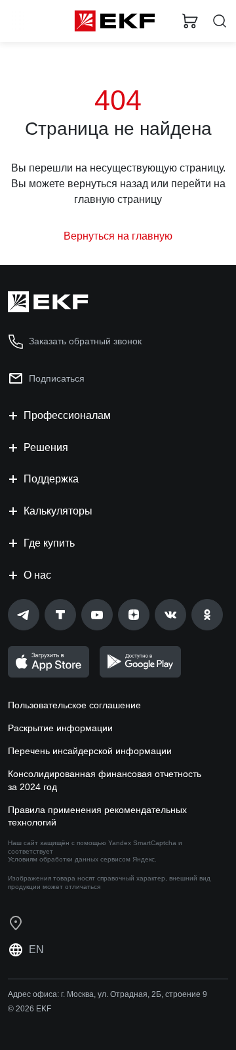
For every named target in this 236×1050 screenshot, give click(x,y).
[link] (23, 614)
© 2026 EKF (29, 1008)
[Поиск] (219, 21)
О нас (37, 575)
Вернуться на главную (118, 236)
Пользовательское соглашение (74, 705)
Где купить (49, 543)
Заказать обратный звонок (85, 341)
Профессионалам (67, 415)
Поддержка (51, 478)
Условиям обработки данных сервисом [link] (69, 859)
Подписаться (57, 378)
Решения (46, 447)
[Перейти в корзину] (190, 20)
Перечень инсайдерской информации (90, 751)
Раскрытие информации (60, 728)
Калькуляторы (58, 510)
